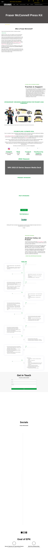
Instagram (9, 151)
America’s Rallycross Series (17, 42)
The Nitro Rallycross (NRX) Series (10, 135)
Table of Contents (7, 24)
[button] (24, 24)
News (17, 4)
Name (12, 379)
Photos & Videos (22, 4)
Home (14, 4)
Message (12, 384)
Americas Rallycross (40, 241)
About (28, 4)
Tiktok (18, 151)
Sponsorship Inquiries (39, 4)
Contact (31, 4)
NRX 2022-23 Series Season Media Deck (24, 167)
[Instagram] (0, 1)
